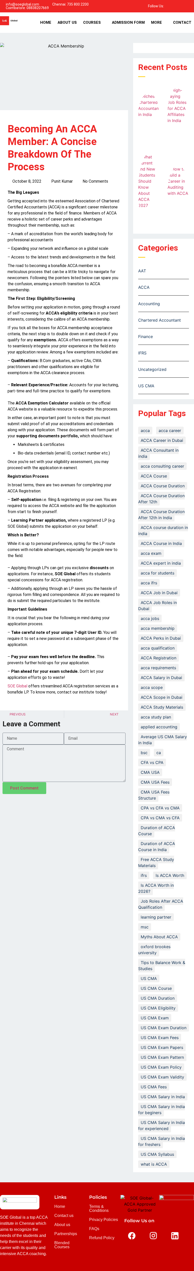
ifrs (144, 875)
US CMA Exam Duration (163, 1027)
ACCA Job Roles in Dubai (157, 605)
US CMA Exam (155, 1017)
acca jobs (150, 618)
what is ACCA (154, 1164)
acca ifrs (149, 582)
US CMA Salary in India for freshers (161, 1141)
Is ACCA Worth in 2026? (156, 888)
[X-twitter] (131, 1250)
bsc (144, 752)
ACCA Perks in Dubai (161, 638)
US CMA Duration (158, 998)
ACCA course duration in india (163, 530)
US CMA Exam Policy (161, 1067)
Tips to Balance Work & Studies (161, 965)
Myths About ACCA (159, 936)
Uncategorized (152, 369)
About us (62, 1224)
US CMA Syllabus (157, 1154)
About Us (67, 22)
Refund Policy (101, 1238)
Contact (182, 22)
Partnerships (65, 1234)
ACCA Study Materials (162, 707)
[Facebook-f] (169, 6)
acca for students (157, 572)
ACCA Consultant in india (158, 453)
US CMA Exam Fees (160, 1037)
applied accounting (159, 726)
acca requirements (158, 667)
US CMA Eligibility (158, 1008)
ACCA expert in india (161, 563)
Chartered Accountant (159, 320)
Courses (92, 22)
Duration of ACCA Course (156, 830)
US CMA (146, 385)
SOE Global (17, 686)
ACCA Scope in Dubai (161, 697)
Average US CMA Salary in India (162, 739)
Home (45, 22)
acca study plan (156, 717)
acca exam (151, 553)
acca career (170, 430)
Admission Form (128, 22)
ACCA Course (154, 475)
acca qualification (158, 648)
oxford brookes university (154, 949)
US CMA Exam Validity (162, 1077)
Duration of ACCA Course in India (156, 846)
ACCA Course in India (161, 543)
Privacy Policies (103, 1219)
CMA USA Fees (155, 782)
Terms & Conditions (99, 1208)
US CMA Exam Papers (162, 1047)
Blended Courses (61, 1245)
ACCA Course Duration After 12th (161, 498)
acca (145, 430)
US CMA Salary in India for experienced (161, 1125)
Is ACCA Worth (170, 875)
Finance (145, 336)
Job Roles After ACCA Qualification (160, 904)
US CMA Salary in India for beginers (161, 1109)
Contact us (64, 1215)
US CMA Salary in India (163, 1096)
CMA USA (150, 772)
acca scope (152, 687)
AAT (142, 270)
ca (158, 752)
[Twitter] (175, 6)
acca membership (158, 628)
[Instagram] (188, 6)
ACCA (144, 287)
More (156, 22)
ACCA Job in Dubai (159, 592)
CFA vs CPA (152, 762)
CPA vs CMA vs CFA (160, 817)
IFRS (142, 352)
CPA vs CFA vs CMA (160, 807)
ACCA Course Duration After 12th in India (161, 514)
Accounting (149, 303)
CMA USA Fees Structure (153, 795)
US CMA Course (156, 988)
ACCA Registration (158, 657)
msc (145, 926)
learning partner (156, 917)
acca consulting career (162, 466)
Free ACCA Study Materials (156, 862)
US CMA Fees (154, 1086)
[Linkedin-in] (182, 6)
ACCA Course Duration (163, 485)
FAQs (94, 1229)
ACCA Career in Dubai (162, 440)
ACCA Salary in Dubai (161, 677)
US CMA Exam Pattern (162, 1057)
